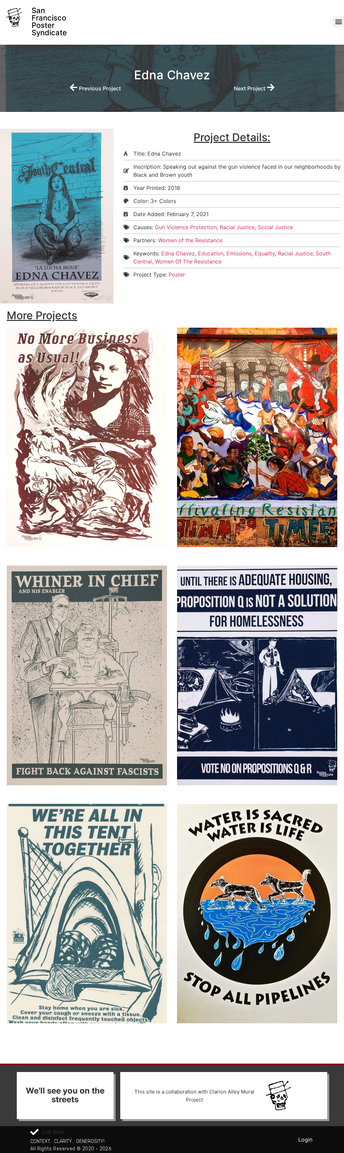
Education (210, 253)
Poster (177, 274)
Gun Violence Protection (186, 227)
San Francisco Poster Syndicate (49, 21)
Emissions (239, 253)
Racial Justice (237, 227)
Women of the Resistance (190, 240)
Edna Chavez (178, 253)
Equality (265, 253)
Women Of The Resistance (188, 261)
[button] (338, 21)
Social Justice (275, 227)
